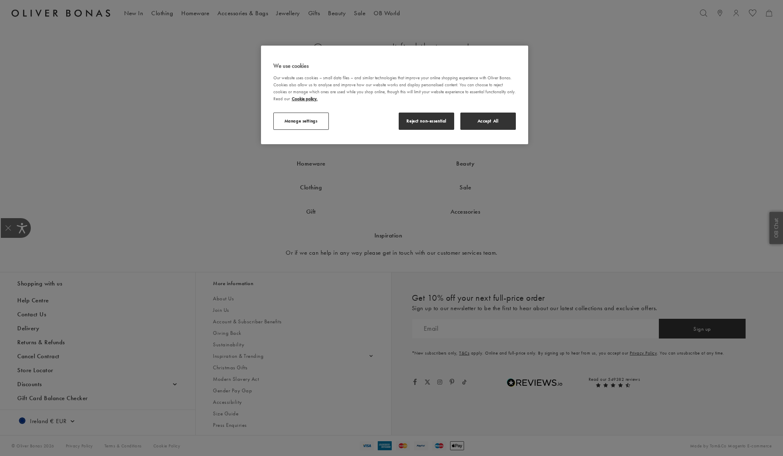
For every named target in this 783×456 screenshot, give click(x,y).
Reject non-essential (426, 121)
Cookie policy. (305, 98)
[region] (394, 95)
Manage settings (301, 121)
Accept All (488, 121)
